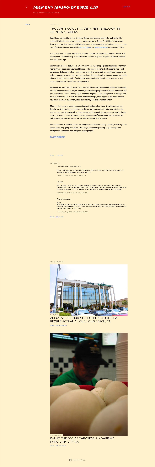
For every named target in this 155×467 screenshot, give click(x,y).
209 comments (61, 446)
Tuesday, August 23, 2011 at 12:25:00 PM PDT (71, 175)
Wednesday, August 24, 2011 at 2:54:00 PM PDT (72, 192)
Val (58, 182)
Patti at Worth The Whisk (67, 167)
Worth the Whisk (101, 47)
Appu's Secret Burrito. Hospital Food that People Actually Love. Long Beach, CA (84, 319)
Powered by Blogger (79, 460)
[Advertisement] (89, 239)
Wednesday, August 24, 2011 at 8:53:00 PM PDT (72, 212)
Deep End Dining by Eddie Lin (65, 7)
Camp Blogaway (84, 47)
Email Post (59, 155)
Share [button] (27, 24)
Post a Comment (56, 217)
